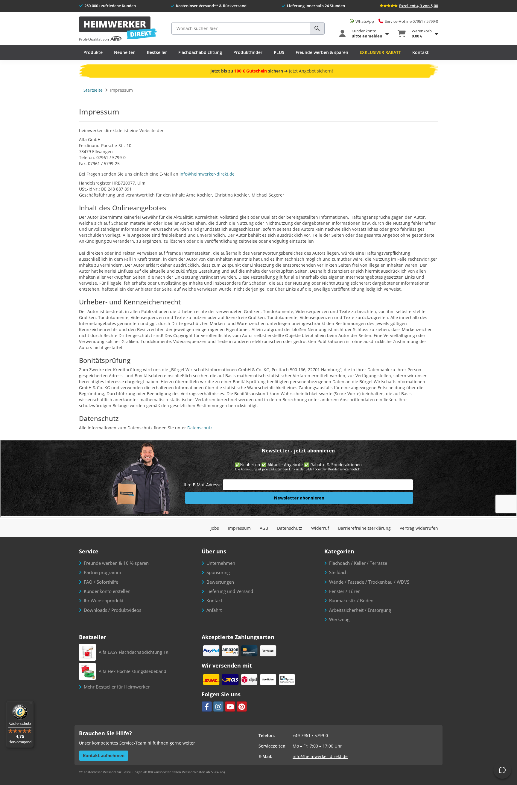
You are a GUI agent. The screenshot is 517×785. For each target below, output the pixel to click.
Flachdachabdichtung (200, 52)
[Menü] (30, 704)
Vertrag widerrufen (419, 528)
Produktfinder (247, 52)
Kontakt (420, 52)
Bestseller (157, 52)
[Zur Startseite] (118, 29)
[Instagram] (218, 706)
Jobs (215, 528)
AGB (264, 528)
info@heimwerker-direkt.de (207, 174)
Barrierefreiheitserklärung (364, 528)
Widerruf (320, 528)
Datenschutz (199, 428)
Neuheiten (125, 52)
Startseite (93, 90)
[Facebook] (207, 706)
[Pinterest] (242, 706)
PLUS (279, 52)
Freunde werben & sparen (322, 52)
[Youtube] (230, 706)
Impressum (239, 528)
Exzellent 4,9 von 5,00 (418, 5)
